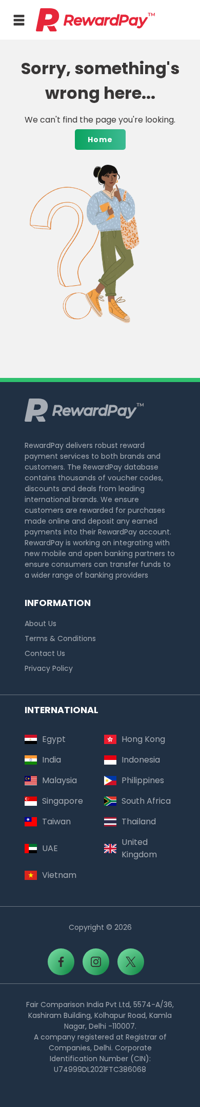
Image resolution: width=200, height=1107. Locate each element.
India (51, 760)
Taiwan (56, 821)
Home (100, 139)
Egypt (54, 739)
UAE (50, 848)
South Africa (146, 801)
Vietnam (59, 875)
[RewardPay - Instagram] (96, 961)
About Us (40, 623)
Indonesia (141, 760)
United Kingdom (139, 848)
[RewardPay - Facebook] (61, 961)
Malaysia (59, 780)
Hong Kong (143, 739)
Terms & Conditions (60, 638)
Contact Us (45, 653)
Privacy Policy (49, 668)
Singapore (62, 801)
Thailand (139, 821)
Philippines (143, 780)
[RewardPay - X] (130, 961)
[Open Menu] (19, 20)
